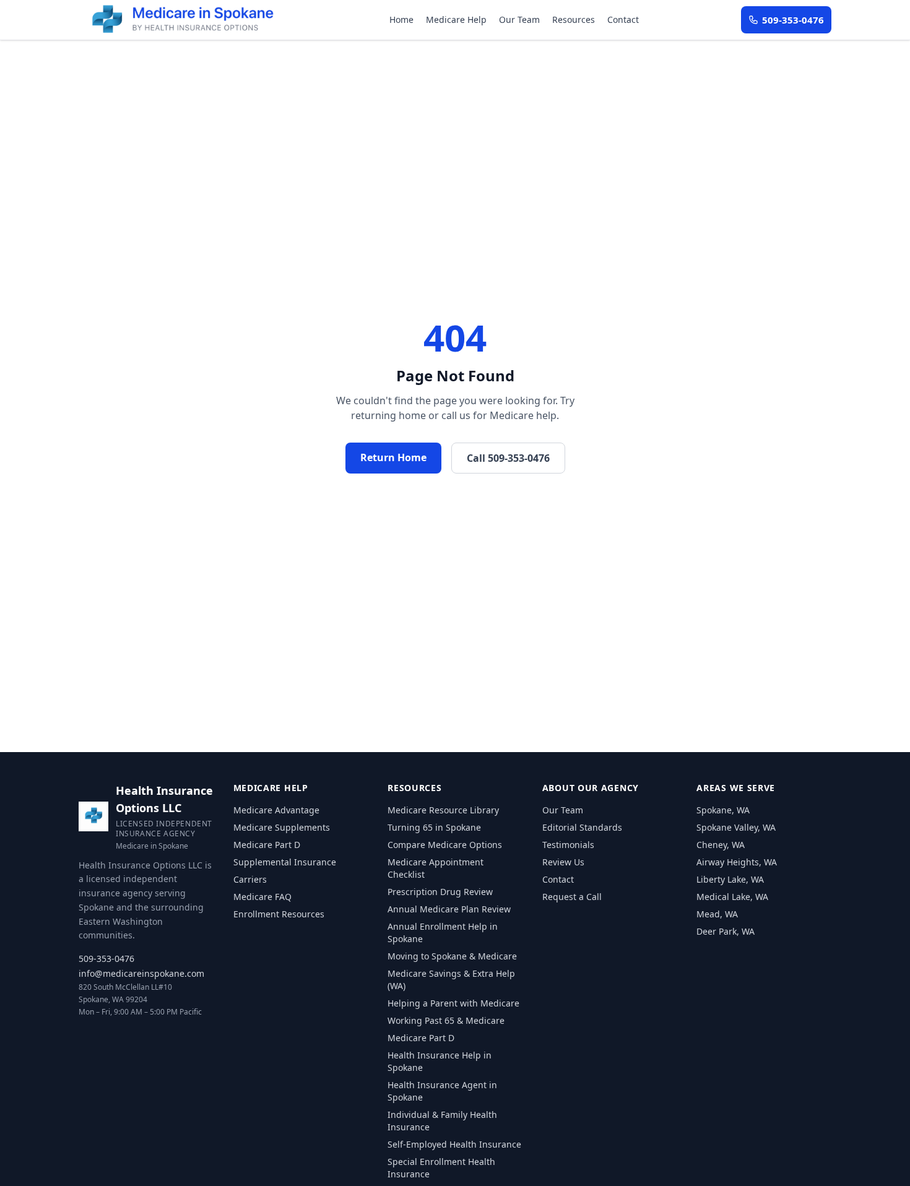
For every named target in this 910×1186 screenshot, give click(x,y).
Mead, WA (717, 914)
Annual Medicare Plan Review (449, 909)
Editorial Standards (582, 827)
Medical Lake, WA (732, 896)
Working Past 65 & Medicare (446, 1020)
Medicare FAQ (262, 896)
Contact (623, 19)
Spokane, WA (723, 810)
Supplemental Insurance (284, 862)
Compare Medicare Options (445, 845)
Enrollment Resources (278, 914)
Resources (573, 19)
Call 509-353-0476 (508, 458)
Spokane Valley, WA (736, 827)
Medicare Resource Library (443, 810)
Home (401, 19)
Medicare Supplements (281, 827)
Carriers (250, 879)
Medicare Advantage (276, 810)
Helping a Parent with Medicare (453, 1003)
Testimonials (568, 845)
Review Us (563, 862)
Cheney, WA (720, 845)
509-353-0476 (106, 958)
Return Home (393, 457)
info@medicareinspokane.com (141, 973)
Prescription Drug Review (440, 892)
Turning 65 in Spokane (434, 827)
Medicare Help (456, 19)
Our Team (519, 19)
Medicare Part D (266, 845)
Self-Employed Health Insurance (454, 1144)
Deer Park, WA (725, 931)
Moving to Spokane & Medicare (452, 956)
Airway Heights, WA (736, 862)
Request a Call (572, 896)
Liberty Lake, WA (730, 879)
